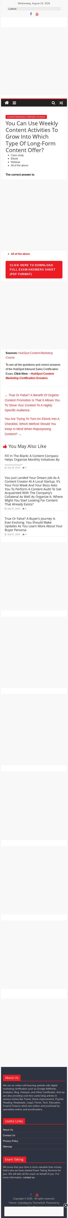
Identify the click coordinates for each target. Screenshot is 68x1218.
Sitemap (7, 1146)
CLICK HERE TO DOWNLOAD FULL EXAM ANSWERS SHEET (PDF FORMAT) (32, 270)
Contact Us (9, 1135)
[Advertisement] (34, 61)
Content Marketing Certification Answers (26, 117)
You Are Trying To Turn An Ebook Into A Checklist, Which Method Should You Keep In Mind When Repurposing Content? (32, 426)
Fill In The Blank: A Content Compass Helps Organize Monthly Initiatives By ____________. (32, 459)
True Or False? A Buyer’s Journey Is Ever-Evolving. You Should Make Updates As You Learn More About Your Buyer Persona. (34, 524)
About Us (8, 1129)
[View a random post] (61, 103)
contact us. (29, 1177)
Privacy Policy (10, 1140)
